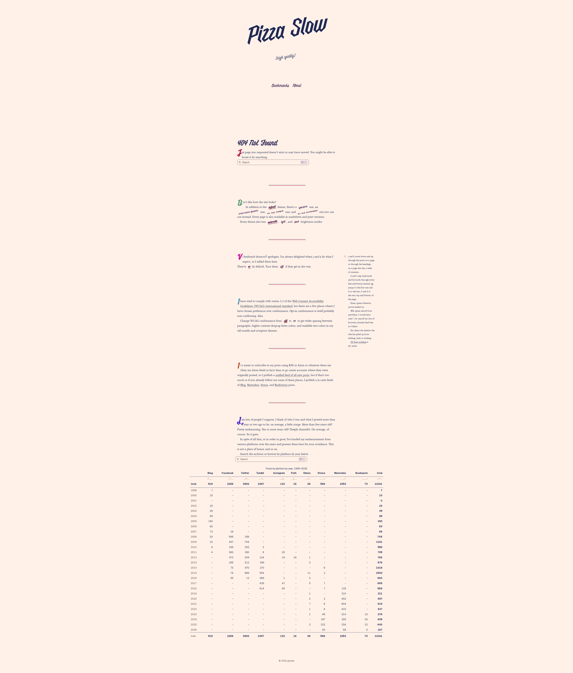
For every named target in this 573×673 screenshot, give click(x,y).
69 (344, 629)
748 (379, 536)
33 (211, 536)
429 (261, 583)
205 (344, 619)
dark (296, 222)
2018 (194, 588)
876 (380, 562)
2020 (194, 598)
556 (380, 547)
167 (323, 619)
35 (211, 510)
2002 (194, 505)
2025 (194, 624)
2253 (343, 483)
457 (380, 598)
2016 (194, 577)
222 (323, 624)
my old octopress (307, 212)
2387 (261, 483)
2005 (194, 521)
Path (293, 472)
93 (323, 629)
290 (247, 552)
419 (379, 603)
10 (211, 495)
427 (380, 609)
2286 (230, 483)
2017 (194, 583)
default (272, 207)
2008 (194, 536)
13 (366, 614)
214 (343, 614)
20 (283, 552)
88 (380, 531)
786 (380, 557)
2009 (194, 541)
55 (231, 577)
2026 (194, 629)
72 (211, 531)
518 (210, 483)
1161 (379, 541)
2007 (194, 531)
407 (231, 541)
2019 (194, 593)
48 (323, 614)
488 (379, 583)
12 (247, 577)
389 (262, 577)
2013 (194, 562)
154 (343, 624)
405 (379, 619)
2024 (194, 619)
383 (231, 552)
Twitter (245, 472)
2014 (194, 567)
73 (366, 483)
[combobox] (273, 162)
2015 (194, 572)
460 (379, 577)
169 (247, 536)
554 (261, 572)
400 (379, 624)
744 (247, 541)
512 (247, 562)
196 (262, 562)
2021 (194, 603)
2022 (194, 609)
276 (380, 614)
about (296, 85)
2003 (194, 510)
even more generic (248, 212)
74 (231, 572)
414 (261, 588)
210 (344, 593)
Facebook (227, 472)
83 (211, 526)
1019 (379, 567)
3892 (246, 483)
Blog (243, 385)
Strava (264, 385)
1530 (379, 572)
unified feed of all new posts (292, 375)
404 (343, 603)
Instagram (279, 472)
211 (380, 593)
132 (282, 483)
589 (380, 588)
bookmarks (280, 85)
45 (283, 588)
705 (380, 552)
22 (366, 624)
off (282, 266)
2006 (194, 526)
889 (247, 572)
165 (231, 562)
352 (247, 547)
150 (210, 521)
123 (344, 588)
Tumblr (260, 472)
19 (283, 557)
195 (231, 547)
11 (309, 572)
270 (262, 567)
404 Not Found (257, 143)
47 (283, 583)
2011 (194, 552)
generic (303, 207)
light (283, 222)
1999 (194, 490)
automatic (272, 222)
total (193, 483)
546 (231, 536)
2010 (194, 547)
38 (309, 483)
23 (211, 505)
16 (294, 483)
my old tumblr (275, 212)
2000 (194, 495)
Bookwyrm (281, 385)
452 (343, 598)
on (249, 266)
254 (247, 557)
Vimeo (307, 472)
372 (231, 557)
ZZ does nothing (358, 342)
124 (261, 557)
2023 (194, 614)
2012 (194, 557)
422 (343, 609)
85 (211, 516)
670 (247, 567)
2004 (194, 516)
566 (322, 483)
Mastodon (253, 385)
